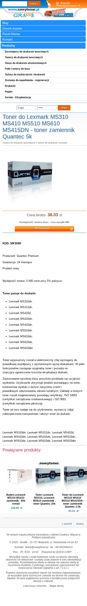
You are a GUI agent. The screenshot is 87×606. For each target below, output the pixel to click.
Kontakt (7, 39)
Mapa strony (57, 585)
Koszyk (65, 3)
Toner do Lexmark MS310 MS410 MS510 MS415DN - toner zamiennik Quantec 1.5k (73, 500)
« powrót (67, 523)
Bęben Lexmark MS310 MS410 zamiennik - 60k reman (16, 499)
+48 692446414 (63, 547)
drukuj (79, 523)
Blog (5, 23)
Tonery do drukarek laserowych (19, 142)
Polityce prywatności (43, 537)
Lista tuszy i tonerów (34, 585)
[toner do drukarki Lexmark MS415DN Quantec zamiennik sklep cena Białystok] (30, 203)
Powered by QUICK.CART (57, 552)
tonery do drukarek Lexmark (52, 142)
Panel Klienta (11, 34)
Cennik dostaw (12, 28)
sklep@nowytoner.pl (36, 547)
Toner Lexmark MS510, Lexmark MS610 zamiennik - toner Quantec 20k (44, 499)
